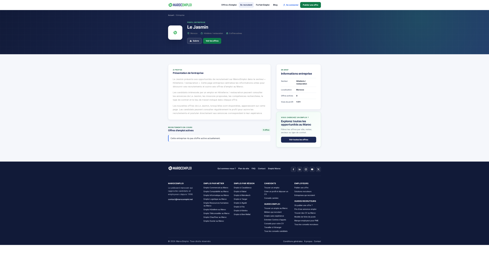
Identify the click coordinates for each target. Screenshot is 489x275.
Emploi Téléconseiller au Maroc (217, 213)
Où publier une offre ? (303, 205)
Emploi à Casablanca (242, 188)
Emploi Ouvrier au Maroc (214, 221)
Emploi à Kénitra (240, 210)
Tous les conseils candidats (276, 231)
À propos (308, 241)
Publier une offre (310, 5)
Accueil (171, 15)
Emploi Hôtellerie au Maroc (215, 209)
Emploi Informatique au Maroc (216, 195)
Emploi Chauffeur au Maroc (215, 217)
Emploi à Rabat (240, 191)
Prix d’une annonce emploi (305, 209)
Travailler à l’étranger (272, 227)
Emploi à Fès (239, 207)
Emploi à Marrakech (242, 195)
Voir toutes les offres (298, 139)
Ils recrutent (246, 5)
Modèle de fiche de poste (305, 217)
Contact (262, 168)
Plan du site (243, 168)
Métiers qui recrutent (273, 212)
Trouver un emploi (271, 188)
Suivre (196, 41)
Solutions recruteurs (302, 191)
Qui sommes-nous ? (227, 168)
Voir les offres (212, 41)
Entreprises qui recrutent (304, 195)
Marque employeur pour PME (306, 220)
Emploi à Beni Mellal (242, 214)
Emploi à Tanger (240, 199)
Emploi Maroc (274, 168)
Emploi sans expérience (274, 216)
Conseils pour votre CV (274, 223)
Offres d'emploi (229, 5)
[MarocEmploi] (180, 5)
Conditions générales (293, 241)
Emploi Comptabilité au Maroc (216, 191)
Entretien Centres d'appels (275, 220)
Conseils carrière (271, 198)
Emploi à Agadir (240, 203)
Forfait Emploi (262, 5)
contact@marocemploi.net (180, 199)
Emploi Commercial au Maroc (216, 188)
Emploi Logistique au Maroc (215, 199)
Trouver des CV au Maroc (305, 213)
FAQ (253, 168)
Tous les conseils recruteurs (306, 224)
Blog (275, 5)
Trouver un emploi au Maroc (276, 208)
